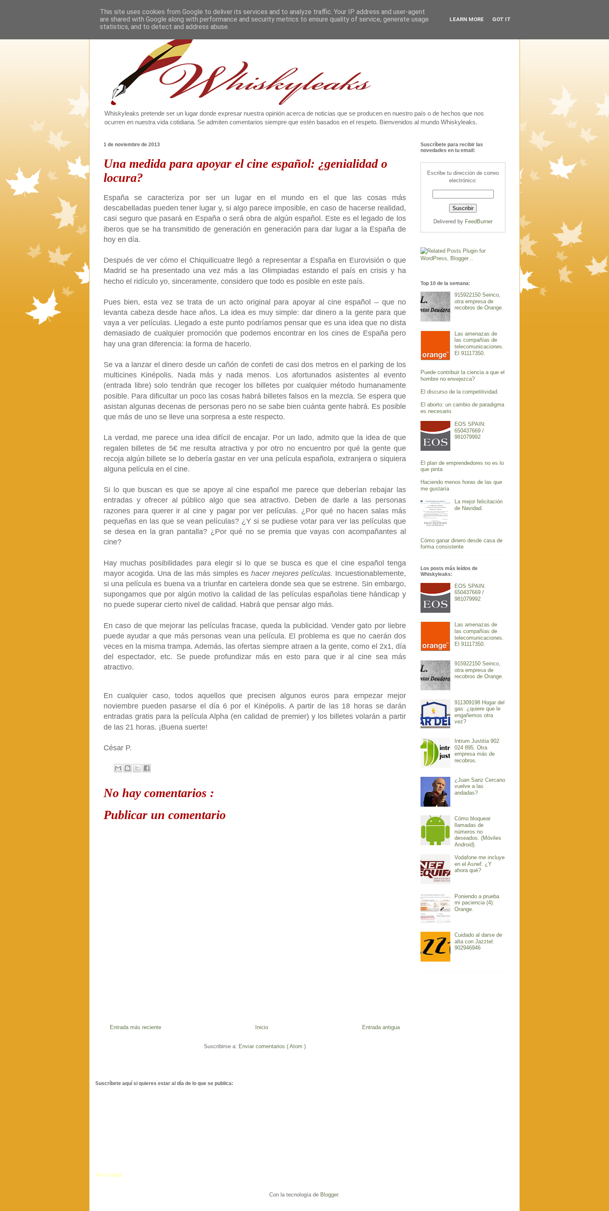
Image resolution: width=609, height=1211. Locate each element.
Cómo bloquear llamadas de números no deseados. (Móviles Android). (477, 831)
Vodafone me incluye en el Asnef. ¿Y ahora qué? (479, 863)
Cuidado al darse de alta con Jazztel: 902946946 (478, 941)
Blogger (329, 1195)
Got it (501, 19)
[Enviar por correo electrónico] (118, 768)
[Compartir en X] (137, 768)
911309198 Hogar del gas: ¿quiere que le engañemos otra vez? (479, 712)
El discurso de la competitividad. (459, 392)
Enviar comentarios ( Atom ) (272, 1046)
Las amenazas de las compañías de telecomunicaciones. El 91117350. (479, 343)
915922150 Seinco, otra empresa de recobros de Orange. (478, 301)
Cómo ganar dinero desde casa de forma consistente (461, 543)
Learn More (467, 19)
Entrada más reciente (135, 1027)
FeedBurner (479, 221)
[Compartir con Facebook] (147, 768)
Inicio (261, 1027)
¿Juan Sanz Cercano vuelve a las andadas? (479, 786)
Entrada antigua (381, 1027)
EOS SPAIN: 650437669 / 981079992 (470, 430)
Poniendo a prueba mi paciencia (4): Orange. (476, 902)
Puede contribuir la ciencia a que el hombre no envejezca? (462, 375)
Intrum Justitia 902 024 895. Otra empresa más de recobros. (476, 751)
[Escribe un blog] (127, 768)
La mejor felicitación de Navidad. (478, 504)
